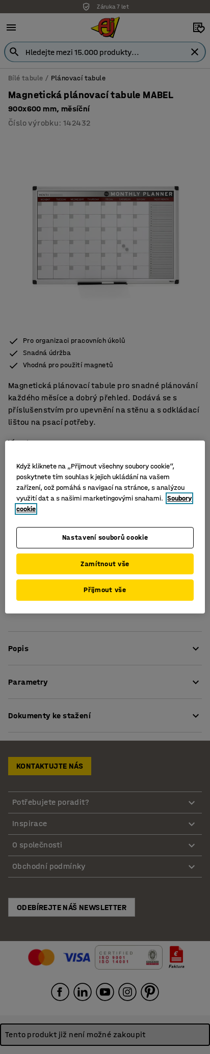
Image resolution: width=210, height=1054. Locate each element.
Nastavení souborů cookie (105, 537)
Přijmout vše (105, 589)
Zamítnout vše (105, 564)
